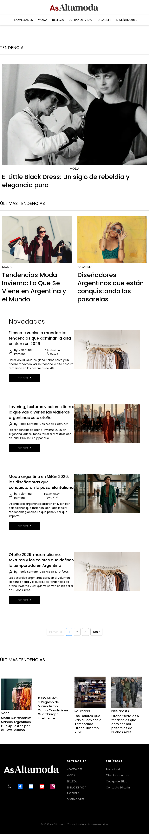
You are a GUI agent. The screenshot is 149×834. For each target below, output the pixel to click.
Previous (55, 632)
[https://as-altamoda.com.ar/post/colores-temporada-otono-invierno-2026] (90, 692)
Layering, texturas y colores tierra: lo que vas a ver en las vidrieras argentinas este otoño (41, 412)
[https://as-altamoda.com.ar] (74, 7)
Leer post (22, 378)
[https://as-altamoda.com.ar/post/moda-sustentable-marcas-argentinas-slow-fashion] (16, 694)
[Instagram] (52, 786)
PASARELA (73, 793)
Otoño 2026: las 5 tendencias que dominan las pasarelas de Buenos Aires (125, 724)
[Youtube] (41, 786)
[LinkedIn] (31, 786)
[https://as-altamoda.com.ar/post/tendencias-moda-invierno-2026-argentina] (37, 239)
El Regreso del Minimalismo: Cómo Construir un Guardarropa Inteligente (53, 710)
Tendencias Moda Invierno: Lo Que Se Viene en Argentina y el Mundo (34, 287)
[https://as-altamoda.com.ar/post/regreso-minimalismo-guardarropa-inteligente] (53, 692)
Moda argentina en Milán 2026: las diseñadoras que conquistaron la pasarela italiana (41, 482)
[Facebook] (20, 786)
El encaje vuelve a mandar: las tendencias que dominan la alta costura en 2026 (40, 338)
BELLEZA (72, 781)
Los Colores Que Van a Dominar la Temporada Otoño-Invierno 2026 (87, 724)
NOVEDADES (74, 769)
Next (96, 632)
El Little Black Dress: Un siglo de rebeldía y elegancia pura (66, 180)
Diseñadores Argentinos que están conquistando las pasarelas (110, 287)
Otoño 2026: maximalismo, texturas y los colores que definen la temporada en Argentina (41, 560)
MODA (71, 775)
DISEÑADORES (75, 799)
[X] (9, 786)
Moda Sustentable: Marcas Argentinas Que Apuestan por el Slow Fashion (16, 724)
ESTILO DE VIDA (76, 787)
